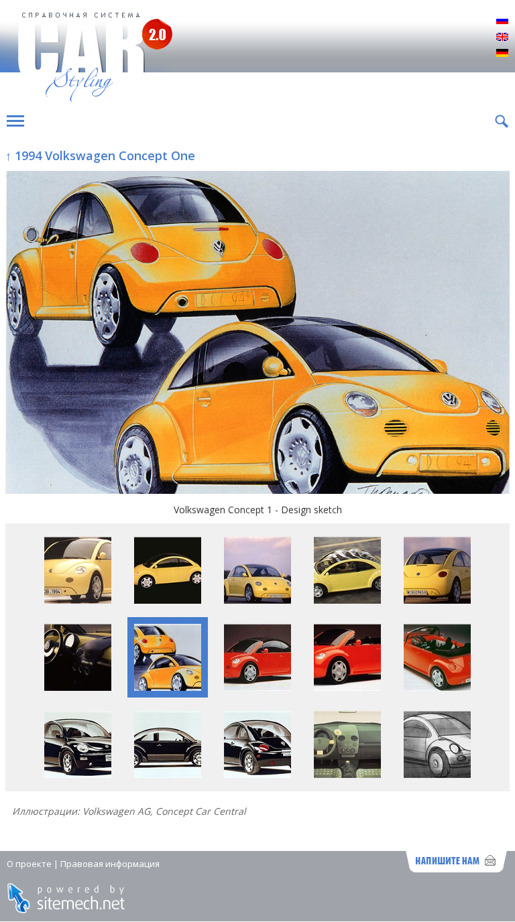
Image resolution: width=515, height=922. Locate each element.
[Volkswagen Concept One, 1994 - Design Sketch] (437, 774)
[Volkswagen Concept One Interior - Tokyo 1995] (347, 774)
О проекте (29, 864)
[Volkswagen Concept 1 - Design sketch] (257, 334)
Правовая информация (110, 864)
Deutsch (502, 54)
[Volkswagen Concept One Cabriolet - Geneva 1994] (257, 687)
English (502, 37)
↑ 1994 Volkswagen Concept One (100, 155)
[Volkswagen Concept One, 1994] (167, 600)
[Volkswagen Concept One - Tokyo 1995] (77, 774)
